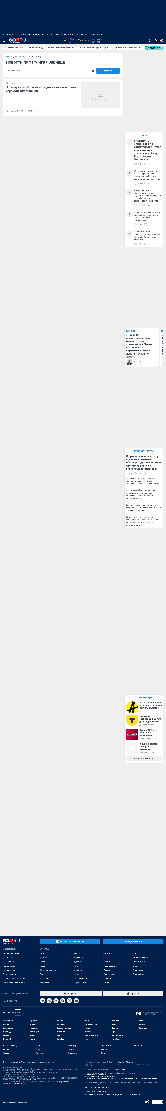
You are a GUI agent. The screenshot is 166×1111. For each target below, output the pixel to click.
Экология (137, 966)
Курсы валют (82, 35)
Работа (106, 970)
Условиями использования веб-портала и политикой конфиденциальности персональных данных (121, 1078)
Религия (107, 978)
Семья (106, 982)
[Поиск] (149, 40)
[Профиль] (162, 40)
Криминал (78, 957)
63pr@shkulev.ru (119, 1069)
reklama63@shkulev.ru (128, 1062)
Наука (76, 974)
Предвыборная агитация (14, 978)
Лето (76, 966)
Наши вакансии (10, 970)
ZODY (92, 35)
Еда (41, 974)
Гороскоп (69, 35)
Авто (42, 953)
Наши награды (9, 966)
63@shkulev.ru (30, 1080)
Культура (78, 962)
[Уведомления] (156, 40)
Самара (9, 57)
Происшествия (110, 966)
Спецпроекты (139, 974)
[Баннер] (154, 48)
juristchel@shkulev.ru (62, 1082)
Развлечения (109, 974)
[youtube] (76, 1000)
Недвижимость (10, 35)
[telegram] (42, 1000)
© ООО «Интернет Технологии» (15, 1102)
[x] (69, 1000)
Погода (50, 35)
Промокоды (25, 35)
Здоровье (44, 982)
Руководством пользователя (95, 1075)
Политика (108, 962)
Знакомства (38, 35)
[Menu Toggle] (4, 40)
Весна (42, 962)
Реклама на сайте (11, 953)
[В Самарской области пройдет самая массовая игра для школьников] (100, 95)
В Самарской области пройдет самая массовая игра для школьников (41, 89)
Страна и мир (139, 962)
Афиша (59, 35)
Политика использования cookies (97, 1087)
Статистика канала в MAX (14, 982)
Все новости (21, 57)
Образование (80, 982)
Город (42, 966)
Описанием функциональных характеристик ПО (102, 1077)
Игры (99, 35)
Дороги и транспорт (49, 970)
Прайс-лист (8, 957)
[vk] (49, 1000)
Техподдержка (9, 974)
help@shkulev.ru (19, 1083)
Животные (45, 978)
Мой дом (78, 970)
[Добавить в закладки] (118, 111)
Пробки (83, 41)
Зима (76, 953)
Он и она (107, 953)
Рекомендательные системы (95, 1091)
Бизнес (43, 957)
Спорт (135, 953)
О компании (8, 962)
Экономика (138, 970)
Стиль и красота (140, 957)
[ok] (56, 1000)
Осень (106, 957)
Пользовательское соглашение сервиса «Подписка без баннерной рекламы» (113, 1095)
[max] (62, 1000)
